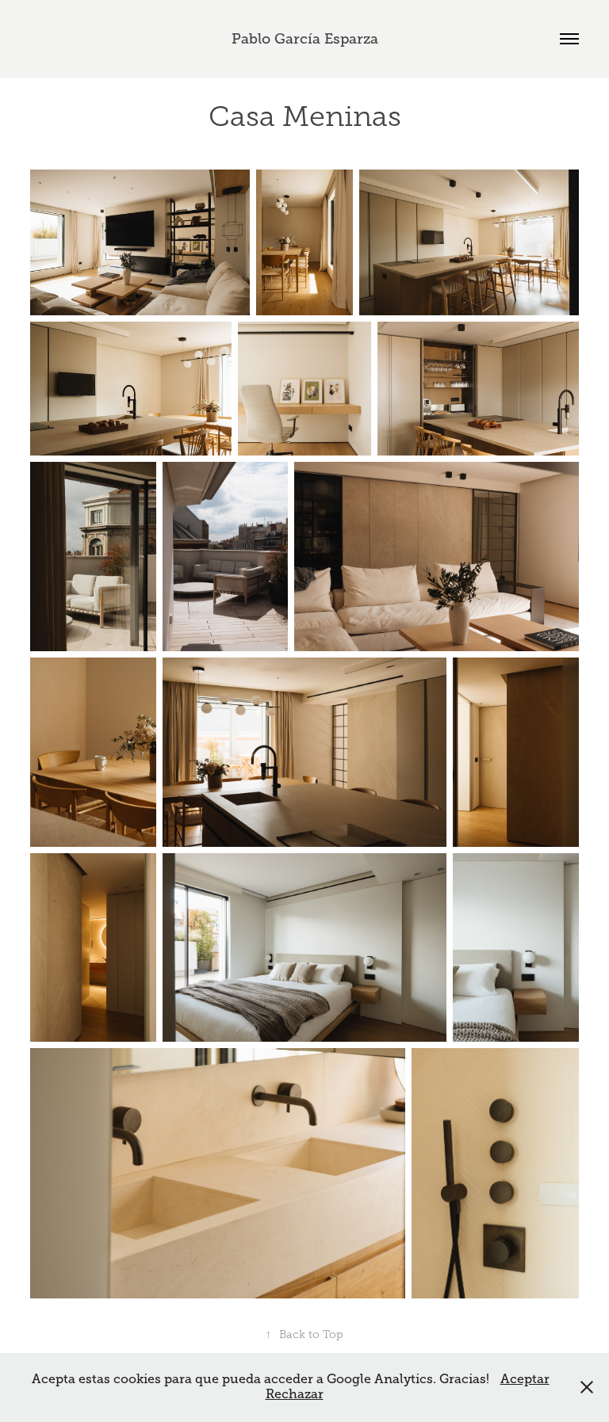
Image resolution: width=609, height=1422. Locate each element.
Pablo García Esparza (305, 39)
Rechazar (295, 1394)
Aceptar (525, 1379)
